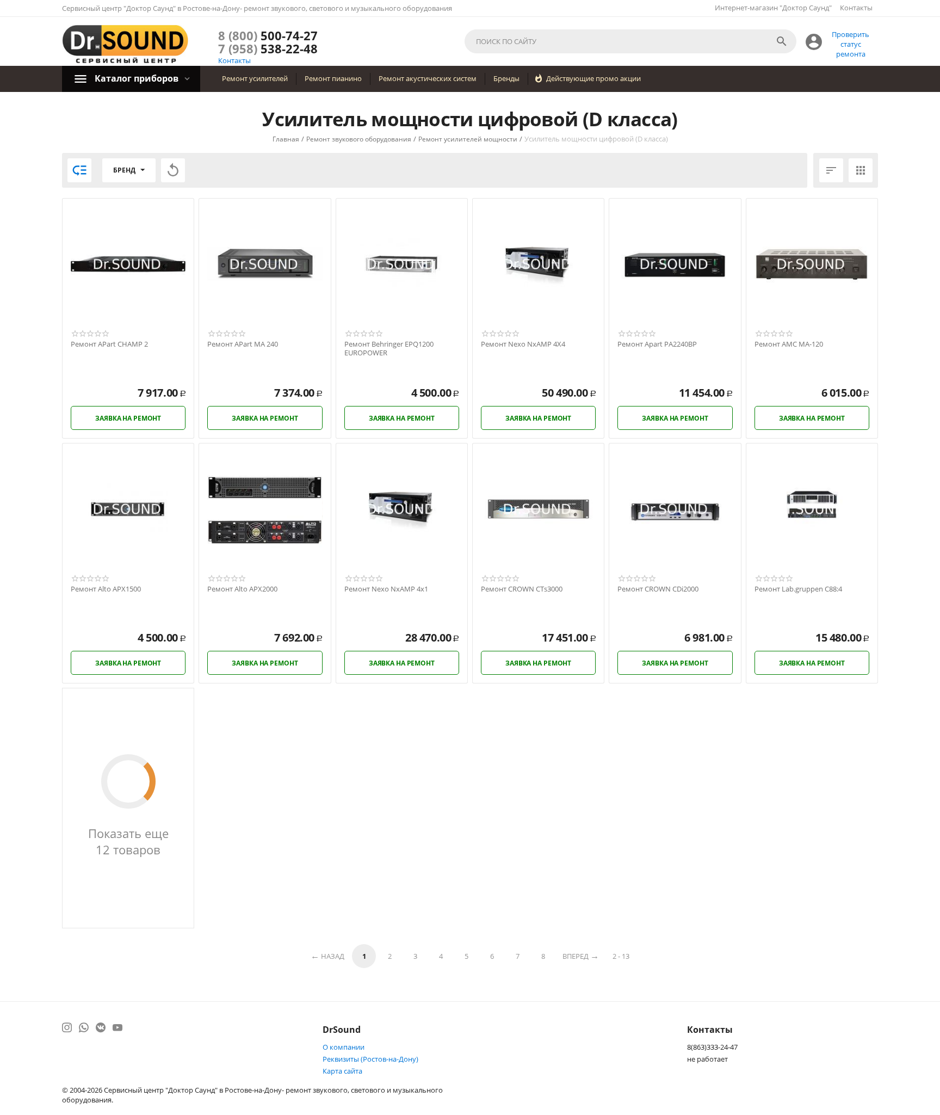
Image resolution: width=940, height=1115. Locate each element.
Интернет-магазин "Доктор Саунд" (773, 8)
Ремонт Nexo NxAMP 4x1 (386, 589)
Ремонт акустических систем (428, 78)
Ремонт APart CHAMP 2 (109, 344)
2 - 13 (621, 956)
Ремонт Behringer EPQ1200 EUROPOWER (389, 348)
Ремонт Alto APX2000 (242, 589)
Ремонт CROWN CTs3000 (521, 589)
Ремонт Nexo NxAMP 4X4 (523, 344)
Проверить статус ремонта (850, 44)
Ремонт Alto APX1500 (106, 589)
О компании (343, 1047)
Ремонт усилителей (255, 78)
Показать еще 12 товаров (128, 841)
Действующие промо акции (593, 78)
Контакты (856, 8)
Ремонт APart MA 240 (242, 344)
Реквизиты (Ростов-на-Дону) (370, 1059)
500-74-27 (268, 35)
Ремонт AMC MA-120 (789, 344)
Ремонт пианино (333, 78)
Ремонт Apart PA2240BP (657, 344)
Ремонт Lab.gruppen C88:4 (798, 589)
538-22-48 (268, 48)
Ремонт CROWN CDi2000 (657, 589)
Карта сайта (342, 1071)
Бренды (506, 78)
